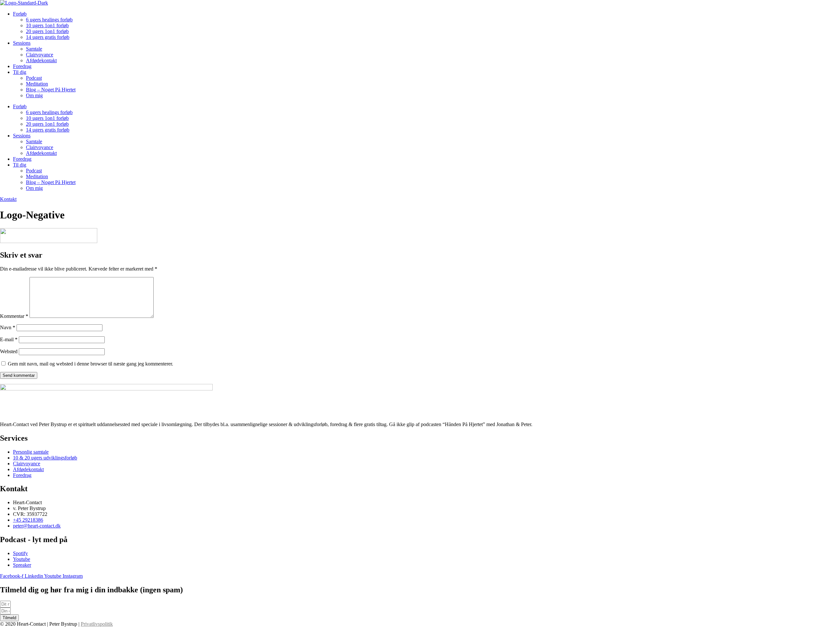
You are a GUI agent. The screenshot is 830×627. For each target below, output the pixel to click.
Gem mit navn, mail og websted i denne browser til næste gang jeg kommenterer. (90, 363)
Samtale (34, 49)
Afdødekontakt (41, 60)
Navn (7, 327)
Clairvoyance (39, 54)
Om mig (34, 95)
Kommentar (14, 316)
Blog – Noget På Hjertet (51, 89)
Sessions (21, 43)
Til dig (19, 72)
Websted (9, 351)
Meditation (37, 84)
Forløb (20, 14)
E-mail (9, 339)
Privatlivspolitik (97, 624)
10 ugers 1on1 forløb (47, 25)
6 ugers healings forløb (49, 19)
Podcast (34, 78)
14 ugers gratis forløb (47, 37)
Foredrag (22, 66)
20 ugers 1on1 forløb (47, 31)
